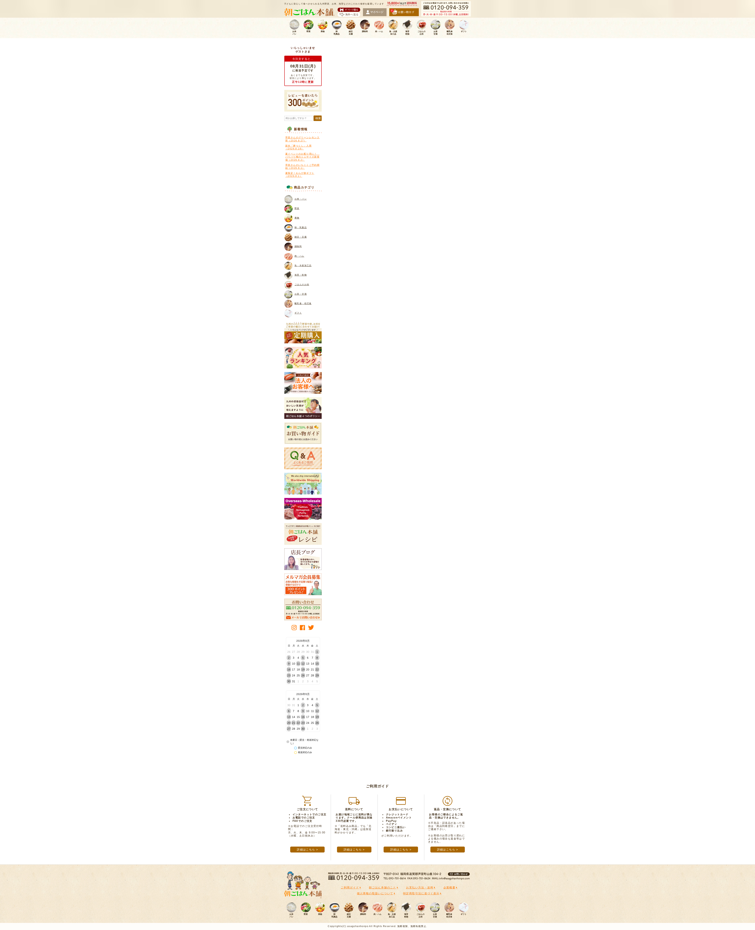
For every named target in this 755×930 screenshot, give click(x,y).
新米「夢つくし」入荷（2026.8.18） (298, 147)
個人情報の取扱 (375, 893)
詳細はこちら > (307, 849)
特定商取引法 (421, 893)
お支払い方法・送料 (419, 887)
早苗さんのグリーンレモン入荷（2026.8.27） (302, 139)
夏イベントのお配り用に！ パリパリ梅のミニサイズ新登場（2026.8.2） (302, 156)
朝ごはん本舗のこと (382, 887)
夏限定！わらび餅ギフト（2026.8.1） (299, 175)
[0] (404, 14)
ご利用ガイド (350, 887)
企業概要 (449, 887)
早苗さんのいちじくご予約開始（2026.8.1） (302, 167)
